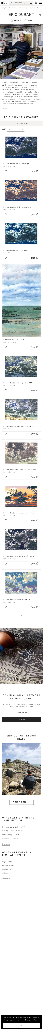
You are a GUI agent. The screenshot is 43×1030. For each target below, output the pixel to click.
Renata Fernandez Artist (12, 831)
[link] (31, 3)
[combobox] (15, 129)
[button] (40, 3)
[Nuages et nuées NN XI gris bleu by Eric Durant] (21, 234)
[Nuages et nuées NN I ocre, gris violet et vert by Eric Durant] (21, 453)
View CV (5, 109)
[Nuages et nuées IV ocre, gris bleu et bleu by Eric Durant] (21, 366)
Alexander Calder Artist (11, 839)
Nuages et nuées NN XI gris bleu (15, 250)
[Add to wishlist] (5, 171)
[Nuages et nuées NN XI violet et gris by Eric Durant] (21, 147)
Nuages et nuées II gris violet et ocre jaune (18, 426)
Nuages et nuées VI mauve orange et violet (19, 513)
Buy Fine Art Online (9, 8)
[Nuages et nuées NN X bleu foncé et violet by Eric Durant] (21, 539)
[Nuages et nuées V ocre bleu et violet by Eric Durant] (21, 583)
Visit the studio (21, 802)
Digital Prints (7, 862)
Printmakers (22, 8)
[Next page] (37, 615)
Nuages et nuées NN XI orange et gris (17, 207)
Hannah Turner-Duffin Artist (13, 827)
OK (21, 1025)
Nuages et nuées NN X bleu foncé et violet (18, 556)
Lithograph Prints (9, 873)
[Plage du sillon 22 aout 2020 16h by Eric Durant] (21, 300)
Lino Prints (6, 869)
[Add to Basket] (37, 171)
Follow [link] (16, 20)
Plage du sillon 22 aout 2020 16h (15, 339)
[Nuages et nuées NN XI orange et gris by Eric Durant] (21, 190)
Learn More (21, 712)
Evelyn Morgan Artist (10, 835)
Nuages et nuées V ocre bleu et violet (16, 599)
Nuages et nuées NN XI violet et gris (16, 164)
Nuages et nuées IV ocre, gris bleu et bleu (18, 383)
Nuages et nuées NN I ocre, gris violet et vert (19, 469)
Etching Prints (8, 865)
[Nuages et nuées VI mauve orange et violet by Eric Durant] (21, 496)
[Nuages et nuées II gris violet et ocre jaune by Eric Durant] (21, 409)
